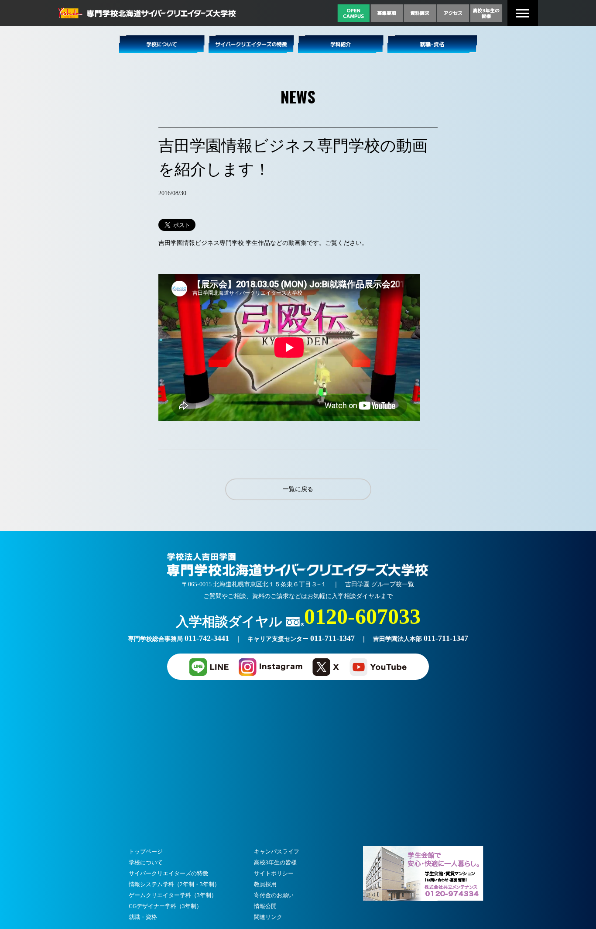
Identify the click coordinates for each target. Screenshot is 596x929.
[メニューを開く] (522, 13)
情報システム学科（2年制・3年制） (174, 884)
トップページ (146, 851)
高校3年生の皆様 (275, 862)
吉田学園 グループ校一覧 (379, 584)
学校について (146, 862)
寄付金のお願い (274, 895)
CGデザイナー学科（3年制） (165, 906)
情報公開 (265, 906)
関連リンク (268, 917)
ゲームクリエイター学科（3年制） (173, 895)
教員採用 (265, 884)
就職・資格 (143, 917)
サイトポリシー (274, 873)
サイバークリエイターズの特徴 (168, 873)
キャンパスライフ (276, 851)
